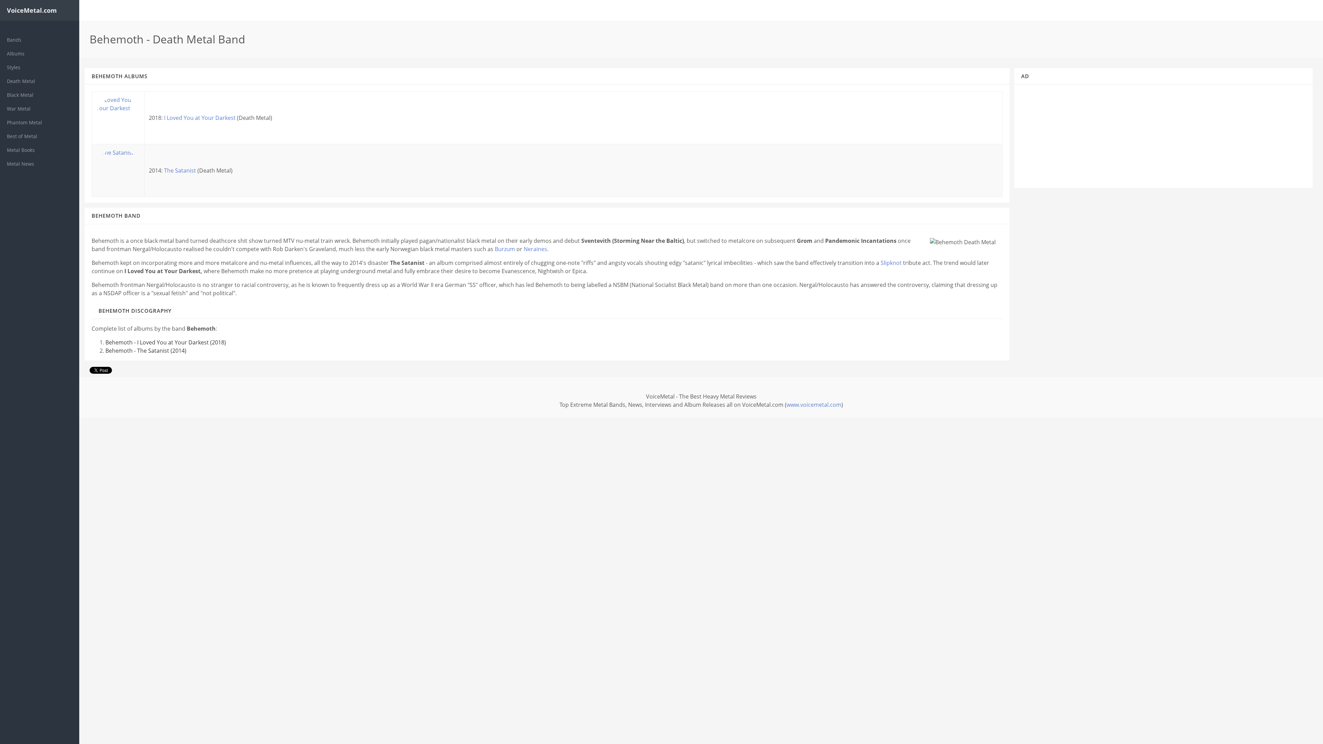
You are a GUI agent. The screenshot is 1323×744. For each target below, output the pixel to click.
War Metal (19, 108)
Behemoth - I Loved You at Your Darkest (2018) (165, 342)
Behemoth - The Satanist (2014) (145, 350)
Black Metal (20, 95)
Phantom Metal (24, 122)
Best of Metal (22, 136)
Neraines (535, 249)
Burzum (505, 249)
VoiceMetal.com (32, 10)
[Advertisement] (1163, 139)
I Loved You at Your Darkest (200, 118)
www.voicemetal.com (814, 405)
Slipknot (891, 263)
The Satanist (180, 170)
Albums (15, 53)
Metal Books (21, 150)
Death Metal (21, 81)
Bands (14, 40)
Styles (13, 67)
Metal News (20, 164)
